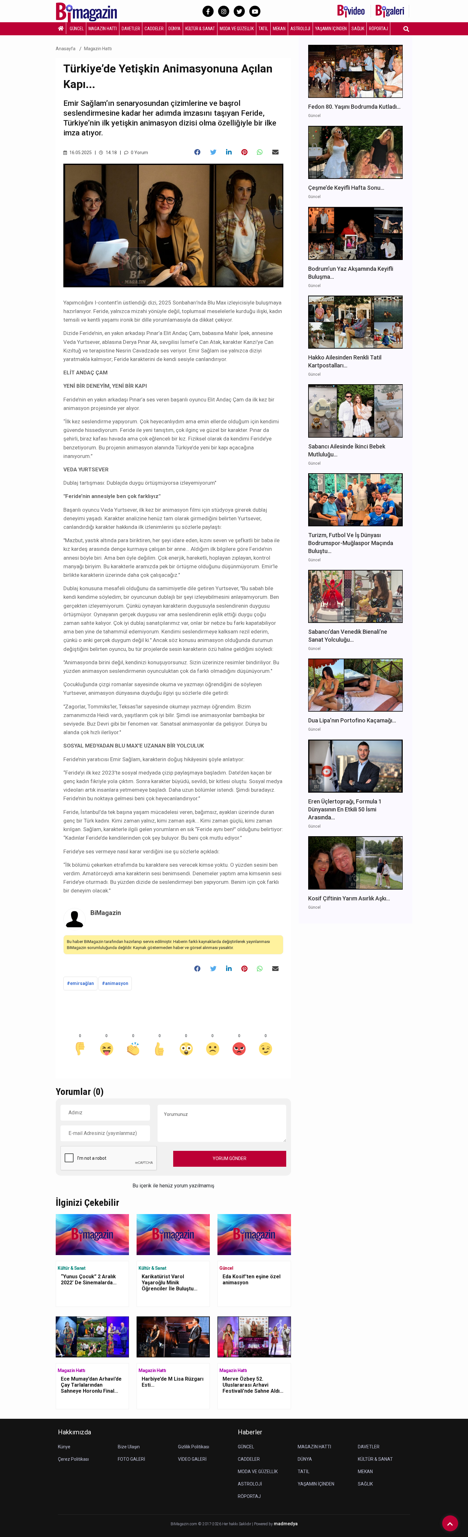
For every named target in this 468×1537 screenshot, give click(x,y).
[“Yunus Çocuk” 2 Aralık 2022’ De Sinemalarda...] (92, 1234)
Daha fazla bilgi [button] (52, 1508)
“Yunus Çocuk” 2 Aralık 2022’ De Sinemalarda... (89, 1280)
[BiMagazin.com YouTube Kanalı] (254, 11)
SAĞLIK (357, 28)
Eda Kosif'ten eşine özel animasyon (251, 1280)
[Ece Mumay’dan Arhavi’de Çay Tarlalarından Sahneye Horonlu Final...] (92, 1336)
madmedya (286, 1524)
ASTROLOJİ (300, 28)
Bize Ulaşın (129, 1446)
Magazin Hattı (98, 48)
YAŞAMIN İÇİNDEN (331, 28)
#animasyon (115, 983)
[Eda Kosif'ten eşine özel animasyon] (254, 1234)
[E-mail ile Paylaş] (275, 152)
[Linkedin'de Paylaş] (229, 152)
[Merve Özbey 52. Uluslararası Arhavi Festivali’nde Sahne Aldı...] (254, 1336)
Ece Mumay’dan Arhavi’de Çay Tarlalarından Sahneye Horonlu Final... (91, 1385)
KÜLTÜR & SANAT (200, 28)
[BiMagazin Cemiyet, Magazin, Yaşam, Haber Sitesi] (91, 11)
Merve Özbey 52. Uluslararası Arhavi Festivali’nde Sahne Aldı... (253, 1385)
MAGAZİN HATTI (103, 28)
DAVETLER (131, 28)
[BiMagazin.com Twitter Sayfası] (239, 11)
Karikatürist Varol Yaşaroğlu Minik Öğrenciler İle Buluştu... (169, 1283)
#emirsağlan (80, 983)
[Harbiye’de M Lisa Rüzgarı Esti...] (173, 1336)
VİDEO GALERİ (192, 1459)
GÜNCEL (77, 28)
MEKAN (279, 28)
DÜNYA (174, 28)
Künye (64, 1446)
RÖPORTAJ (378, 28)
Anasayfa (65, 48)
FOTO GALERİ (131, 1459)
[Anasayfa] (61, 28)
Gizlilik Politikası (193, 1446)
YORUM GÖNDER (229, 1158)
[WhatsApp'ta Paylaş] (259, 152)
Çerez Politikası (73, 1459)
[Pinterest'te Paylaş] (244, 152)
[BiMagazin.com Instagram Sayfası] (223, 11)
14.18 (111, 152)
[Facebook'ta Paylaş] (197, 152)
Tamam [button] (69, 1521)
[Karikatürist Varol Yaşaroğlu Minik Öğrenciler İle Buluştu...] (173, 1234)
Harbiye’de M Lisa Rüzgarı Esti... (172, 1382)
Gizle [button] (30, 1521)
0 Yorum (139, 152)
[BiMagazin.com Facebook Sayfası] (208, 11)
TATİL (263, 28)
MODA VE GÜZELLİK (237, 28)
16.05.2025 (80, 152)
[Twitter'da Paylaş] (213, 152)
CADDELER (154, 28)
